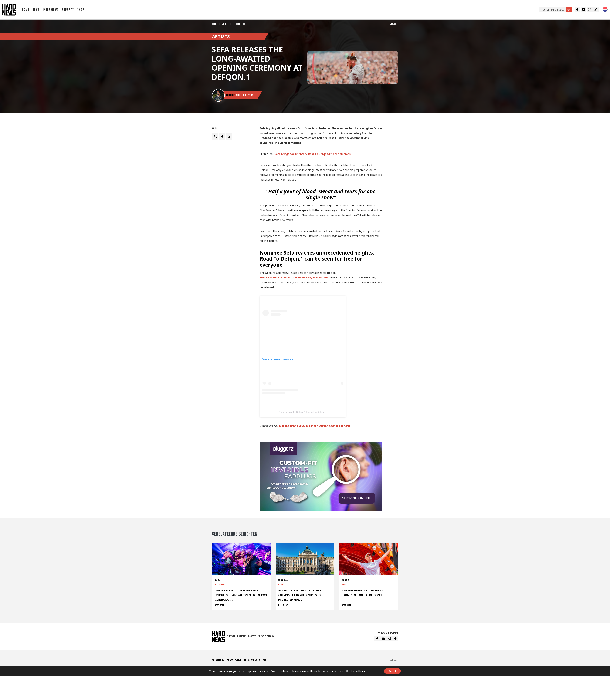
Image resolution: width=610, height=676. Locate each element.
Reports (68, 10)
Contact (394, 659)
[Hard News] (9, 9)
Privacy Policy (234, 659)
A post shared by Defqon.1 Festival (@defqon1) (303, 412)
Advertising (218, 659)
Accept (392, 671)
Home (25, 10)
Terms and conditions (255, 659)
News (36, 10)
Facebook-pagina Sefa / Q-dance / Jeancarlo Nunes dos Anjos (313, 425)
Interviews (51, 10)
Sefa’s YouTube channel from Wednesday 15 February (294, 277)
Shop (80, 10)
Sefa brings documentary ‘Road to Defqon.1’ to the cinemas (313, 154)
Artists (225, 24)
